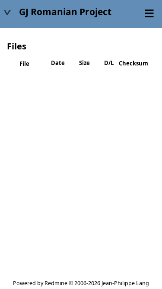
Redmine (55, 283)
